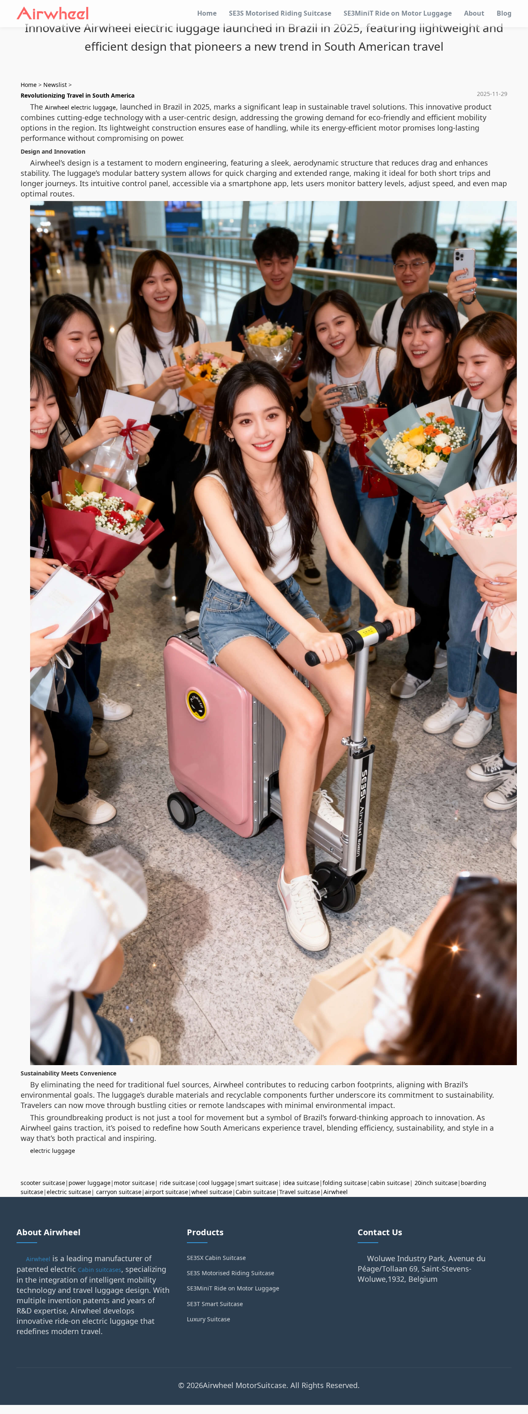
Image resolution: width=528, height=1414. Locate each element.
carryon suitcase (118, 1192)
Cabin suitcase (256, 1192)
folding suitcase (345, 1183)
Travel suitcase (299, 1192)
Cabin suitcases (99, 1270)
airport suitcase (166, 1192)
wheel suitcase (211, 1192)
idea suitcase (301, 1183)
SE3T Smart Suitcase (215, 1304)
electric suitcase (69, 1192)
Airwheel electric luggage (80, 107)
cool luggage (216, 1183)
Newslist (55, 85)
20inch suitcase (436, 1183)
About (474, 13)
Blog (504, 13)
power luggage (89, 1183)
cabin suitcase (390, 1183)
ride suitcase (177, 1183)
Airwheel (335, 1192)
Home (207, 13)
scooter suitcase (43, 1183)
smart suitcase (258, 1183)
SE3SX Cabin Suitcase (216, 1258)
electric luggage (52, 1151)
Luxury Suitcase (208, 1319)
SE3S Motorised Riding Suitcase (280, 13)
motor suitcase (134, 1183)
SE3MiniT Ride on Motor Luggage (398, 13)
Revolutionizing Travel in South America (77, 95)
